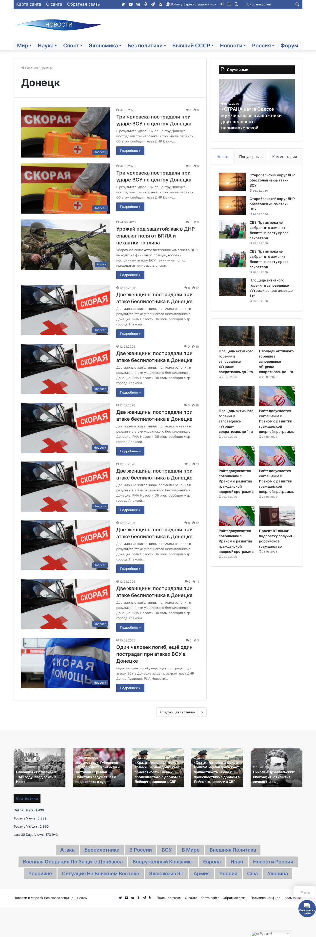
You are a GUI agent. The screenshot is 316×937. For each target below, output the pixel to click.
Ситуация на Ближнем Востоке (100, 874)
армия (202, 874)
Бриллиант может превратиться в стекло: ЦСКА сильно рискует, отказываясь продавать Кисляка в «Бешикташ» (273, 772)
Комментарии (284, 156)
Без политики (145, 45)
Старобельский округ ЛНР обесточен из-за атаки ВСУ (272, 180)
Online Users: (25, 810)
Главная (31, 68)
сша (252, 874)
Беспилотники (101, 850)
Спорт (71, 45)
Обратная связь (83, 4)
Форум (289, 45)
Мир (22, 45)
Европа (212, 862)
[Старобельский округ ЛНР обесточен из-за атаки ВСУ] (232, 182)
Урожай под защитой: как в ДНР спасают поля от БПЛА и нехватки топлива (155, 236)
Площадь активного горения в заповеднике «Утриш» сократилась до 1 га (236, 361)
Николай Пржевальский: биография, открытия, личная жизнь (36, 777)
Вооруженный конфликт (163, 862)
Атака (67, 850)
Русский (265, 934)
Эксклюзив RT (166, 874)
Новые (222, 156)
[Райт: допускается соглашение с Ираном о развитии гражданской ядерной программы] (277, 396)
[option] (257, 106)
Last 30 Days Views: (30, 835)
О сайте (54, 4)
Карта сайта (28, 4)
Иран (237, 862)
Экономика (103, 45)
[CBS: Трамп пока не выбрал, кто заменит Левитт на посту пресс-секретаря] (232, 229)
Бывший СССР (191, 45)
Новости (231, 45)
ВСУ (167, 850)
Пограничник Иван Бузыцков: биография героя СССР (93, 777)
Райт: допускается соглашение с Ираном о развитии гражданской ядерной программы (277, 421)
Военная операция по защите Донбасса (73, 862)
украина (278, 874)
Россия (261, 45)
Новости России (273, 862)
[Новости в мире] (59, 25)
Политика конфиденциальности (276, 898)
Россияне (40, 874)
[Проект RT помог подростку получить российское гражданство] (277, 516)
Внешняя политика (233, 850)
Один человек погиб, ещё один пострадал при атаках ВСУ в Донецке (154, 654)
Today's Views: (26, 818)
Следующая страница (177, 712)
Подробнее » (130, 151)
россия (228, 874)
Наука (46, 45)
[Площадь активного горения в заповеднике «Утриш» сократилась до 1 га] (232, 287)
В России (140, 850)
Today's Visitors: (27, 826)
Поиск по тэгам (169, 898)
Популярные (250, 156)
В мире (191, 850)
